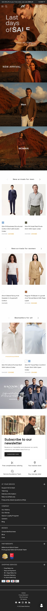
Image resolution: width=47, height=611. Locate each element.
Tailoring (5, 491)
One (3, 537)
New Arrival (12, 66)
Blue (3, 534)
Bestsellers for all (23, 318)
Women (29, 42)
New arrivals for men (23, 179)
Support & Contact (8, 488)
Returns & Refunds (8, 497)
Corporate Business (9, 531)
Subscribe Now (13, 454)
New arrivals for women (23, 248)
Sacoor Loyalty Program (10, 516)
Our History (6, 510)
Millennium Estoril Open (10, 547)
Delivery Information (9, 494)
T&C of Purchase (23, 597)
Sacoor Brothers (25, 606)
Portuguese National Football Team (14, 550)
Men (24, 42)
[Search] (7, 6)
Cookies (24, 593)
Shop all (19, 42)
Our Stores (6, 512)
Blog (3, 522)
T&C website (23, 599)
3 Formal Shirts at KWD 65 (12, 356)
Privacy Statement (23, 595)
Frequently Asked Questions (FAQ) (14, 500)
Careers (4, 519)
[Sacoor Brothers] (23, 6)
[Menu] (2, 6)
